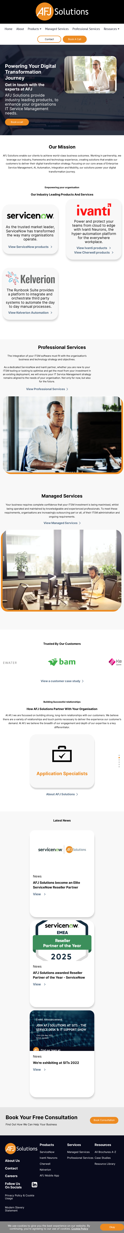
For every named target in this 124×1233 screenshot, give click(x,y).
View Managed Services (61, 523)
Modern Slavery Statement (14, 1209)
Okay (112, 1227)
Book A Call (74, 39)
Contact (49, 39)
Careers (11, 1176)
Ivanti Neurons (48, 1157)
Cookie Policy (79, 1228)
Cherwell (45, 1163)
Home (8, 29)
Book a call (17, 122)
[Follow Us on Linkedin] (34, 1185)
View (37, 894)
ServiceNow (47, 1152)
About (20, 29)
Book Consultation (104, 1120)
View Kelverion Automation (28, 313)
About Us (12, 1161)
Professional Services (86, 29)
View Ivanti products (92, 248)
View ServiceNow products (28, 247)
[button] (119, 755)
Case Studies (103, 1157)
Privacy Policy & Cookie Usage (19, 1197)
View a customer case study (60, 681)
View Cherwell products (92, 252)
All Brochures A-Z (105, 1152)
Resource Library (105, 1163)
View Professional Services (45, 389)
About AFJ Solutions (60, 794)
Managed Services (57, 29)
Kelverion (45, 1169)
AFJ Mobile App (49, 1175)
